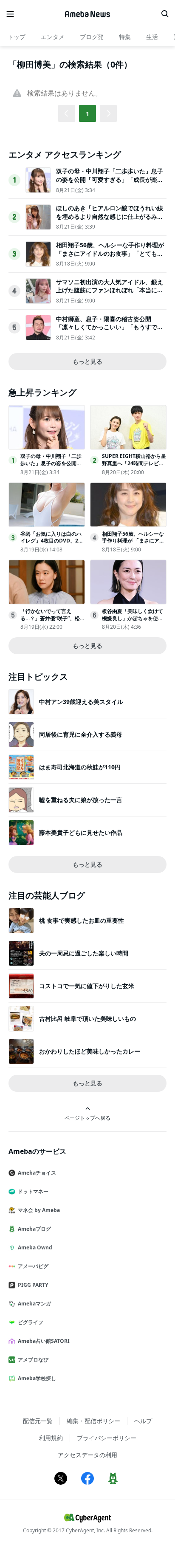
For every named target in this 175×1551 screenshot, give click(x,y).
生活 (152, 37)
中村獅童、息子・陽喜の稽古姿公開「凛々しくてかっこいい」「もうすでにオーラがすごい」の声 (109, 327)
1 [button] (87, 114)
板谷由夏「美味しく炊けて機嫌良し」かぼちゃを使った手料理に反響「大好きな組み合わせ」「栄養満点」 (132, 621)
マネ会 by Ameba (39, 1210)
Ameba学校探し (37, 1378)
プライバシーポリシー (106, 1438)
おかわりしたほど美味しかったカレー (89, 1051)
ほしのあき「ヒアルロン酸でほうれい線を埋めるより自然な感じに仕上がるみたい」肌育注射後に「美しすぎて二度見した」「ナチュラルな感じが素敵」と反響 (109, 220)
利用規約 (51, 1438)
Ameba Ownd (35, 1247)
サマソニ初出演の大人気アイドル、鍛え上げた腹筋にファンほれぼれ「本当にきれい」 (109, 290)
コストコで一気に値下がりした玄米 (86, 986)
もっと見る (87, 361)
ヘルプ (143, 1421)
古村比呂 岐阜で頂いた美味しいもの (87, 1018)
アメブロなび (33, 1359)
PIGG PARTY (33, 1284)
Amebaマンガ (34, 1303)
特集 (125, 37)
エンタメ (53, 37)
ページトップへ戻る (87, 1117)
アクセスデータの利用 (87, 1455)
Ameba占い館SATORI (44, 1341)
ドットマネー (33, 1191)
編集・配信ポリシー (93, 1421)
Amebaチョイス (37, 1172)
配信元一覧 (38, 1421)
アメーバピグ (33, 1266)
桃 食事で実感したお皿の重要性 (81, 920)
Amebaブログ (34, 1228)
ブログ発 (92, 37)
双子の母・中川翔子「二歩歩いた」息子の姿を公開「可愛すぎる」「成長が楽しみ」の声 (109, 179)
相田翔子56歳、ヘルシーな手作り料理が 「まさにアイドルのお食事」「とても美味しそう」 (110, 253)
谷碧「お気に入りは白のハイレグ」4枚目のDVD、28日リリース (51, 541)
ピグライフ (30, 1322)
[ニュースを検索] (165, 14)
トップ (16, 37)
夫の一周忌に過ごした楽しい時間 (83, 953)
